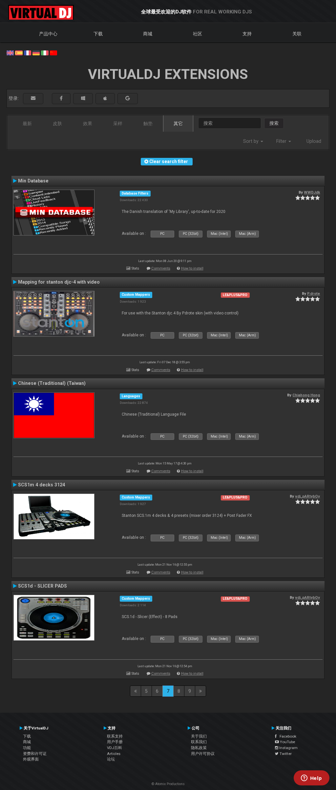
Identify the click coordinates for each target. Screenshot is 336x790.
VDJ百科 (114, 747)
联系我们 (199, 742)
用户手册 (115, 742)
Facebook (286, 736)
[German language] (36, 52)
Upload (313, 141)
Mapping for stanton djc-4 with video (59, 282)
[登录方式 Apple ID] (105, 98)
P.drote (313, 293)
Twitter (285, 753)
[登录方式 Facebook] (61, 98)
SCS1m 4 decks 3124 (41, 484)
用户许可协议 (203, 753)
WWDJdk (312, 192)
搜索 (274, 123)
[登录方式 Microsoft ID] (83, 98)
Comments (160, 268)
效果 (87, 123)
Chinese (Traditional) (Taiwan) (52, 383)
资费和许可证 (35, 753)
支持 (247, 33)
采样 (117, 123)
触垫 (148, 123)
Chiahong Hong (306, 395)
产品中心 (48, 33)
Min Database (33, 180)
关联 (297, 33)
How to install (192, 268)
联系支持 (115, 736)
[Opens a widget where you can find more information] (311, 778)
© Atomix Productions (168, 784)
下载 (98, 33)
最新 (27, 123)
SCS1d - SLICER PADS (42, 586)
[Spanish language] (18, 52)
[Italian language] (44, 52)
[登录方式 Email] (33, 98)
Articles (113, 753)
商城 (147, 33)
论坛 (111, 759)
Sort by (251, 141)
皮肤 (57, 123)
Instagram (288, 747)
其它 (178, 123)
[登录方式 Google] (127, 98)
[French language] (27, 52)
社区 (197, 33)
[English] (10, 52)
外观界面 (31, 759)
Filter (282, 141)
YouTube (287, 742)
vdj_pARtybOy (307, 496)
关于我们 (199, 736)
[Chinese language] (53, 52)
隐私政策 (199, 747)
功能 (27, 747)
